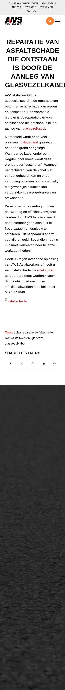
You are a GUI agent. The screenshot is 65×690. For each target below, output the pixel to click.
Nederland (29, 142)
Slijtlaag (13, 501)
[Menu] (55, 21)
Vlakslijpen (15, 561)
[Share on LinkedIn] (43, 363)
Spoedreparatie (17, 432)
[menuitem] (23, 3)
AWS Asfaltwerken (17, 338)
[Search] (48, 21)
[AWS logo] (27, 21)
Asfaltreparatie (17, 416)
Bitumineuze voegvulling (23, 507)
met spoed (46, 270)
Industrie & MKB (18, 469)
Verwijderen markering (22, 523)
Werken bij (46, 7)
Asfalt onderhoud (19, 496)
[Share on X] (21, 363)
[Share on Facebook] (10, 363)
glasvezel (37, 338)
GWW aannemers (19, 458)
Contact (32, 11)
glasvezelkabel (34, 128)
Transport (14, 512)
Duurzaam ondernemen (23, 3)
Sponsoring (48, 3)
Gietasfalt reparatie (20, 517)
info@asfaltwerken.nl (18, 588)
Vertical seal (15, 555)
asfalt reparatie (24, 332)
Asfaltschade (44, 332)
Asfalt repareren (18, 491)
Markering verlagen (20, 438)
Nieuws (16, 7)
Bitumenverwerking (20, 421)
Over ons (30, 7)
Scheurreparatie (18, 539)
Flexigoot (14, 550)
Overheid (14, 463)
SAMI (11, 545)
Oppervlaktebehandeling (23, 427)
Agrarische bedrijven (21, 474)
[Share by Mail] (54, 363)
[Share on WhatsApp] (32, 363)
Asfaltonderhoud (18, 411)
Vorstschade (16, 566)
